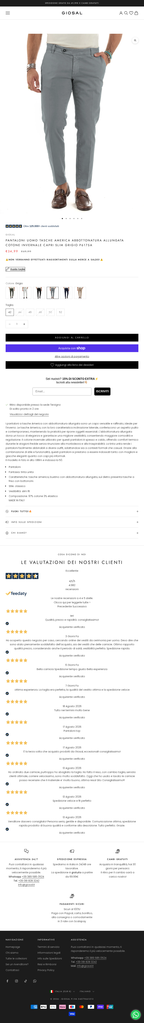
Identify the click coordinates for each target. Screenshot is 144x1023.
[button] (131, 13)
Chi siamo (12, 952)
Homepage (13, 947)
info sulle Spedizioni (50, 958)
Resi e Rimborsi (47, 964)
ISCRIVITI (102, 391)
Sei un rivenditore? (17, 964)
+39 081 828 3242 (28, 880)
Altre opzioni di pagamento (72, 356)
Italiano (85, 991)
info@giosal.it (26, 884)
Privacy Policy (46, 970)
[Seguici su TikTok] (25, 981)
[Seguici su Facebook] (7, 981)
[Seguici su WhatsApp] (35, 981)
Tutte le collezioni (16, 958)
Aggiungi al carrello (72, 337)
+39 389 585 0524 (33, 876)
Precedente (64, 606)
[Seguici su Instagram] (16, 981)
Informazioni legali (49, 952)
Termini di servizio (49, 947)
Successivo (80, 606)
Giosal (10, 234)
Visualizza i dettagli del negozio (29, 414)
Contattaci (12, 970)
